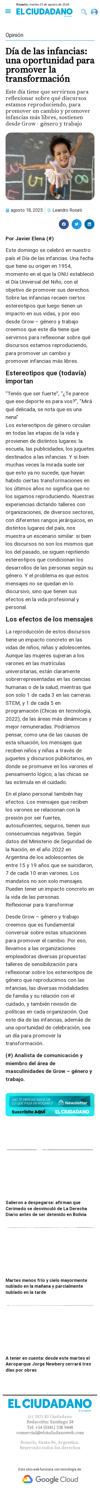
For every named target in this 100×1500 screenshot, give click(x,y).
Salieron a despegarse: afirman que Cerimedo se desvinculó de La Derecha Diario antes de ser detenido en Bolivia (46, 1208)
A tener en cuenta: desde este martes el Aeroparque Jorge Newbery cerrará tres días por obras (48, 1364)
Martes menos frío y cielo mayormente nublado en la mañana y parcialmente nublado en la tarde (46, 1286)
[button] (7, 11)
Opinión (14, 35)
